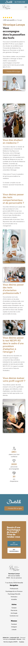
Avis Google (14, 613)
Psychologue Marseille (14, 594)
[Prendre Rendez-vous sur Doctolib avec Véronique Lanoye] (9, 2)
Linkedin (14, 629)
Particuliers (14, 596)
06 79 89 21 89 (20, 2)
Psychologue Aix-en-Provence (14, 591)
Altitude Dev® (6, 637)
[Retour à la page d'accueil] (6, 7)
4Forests (19, 639)
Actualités (14, 599)
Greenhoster (12, 639)
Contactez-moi (14, 616)
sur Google (12, 20)
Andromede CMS (14, 637)
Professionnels (14, 588)
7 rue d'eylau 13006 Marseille (14, 583)
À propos (14, 607)
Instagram (14, 627)
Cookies (21, 642)
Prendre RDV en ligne (13, 71)
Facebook (14, 624)
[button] (25, 7)
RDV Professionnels (14, 550)
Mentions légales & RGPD (11, 642)
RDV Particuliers (14, 543)
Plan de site (14, 610)
